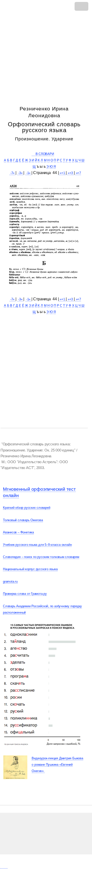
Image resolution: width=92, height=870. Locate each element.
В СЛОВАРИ (43, 154)
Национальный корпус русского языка (30, 569)
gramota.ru (10, 581)
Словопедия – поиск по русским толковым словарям (41, 557)
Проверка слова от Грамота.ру (25, 594)
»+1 (62, 173)
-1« (28, 173)
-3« (20, 173)
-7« (12, 173)
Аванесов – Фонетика (18, 532)
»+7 (78, 173)
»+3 (70, 173)
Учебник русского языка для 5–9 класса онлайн (37, 545)
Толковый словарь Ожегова (23, 520)
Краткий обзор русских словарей (26, 507)
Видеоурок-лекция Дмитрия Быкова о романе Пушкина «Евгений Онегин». (57, 764)
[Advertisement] (46, 54)
